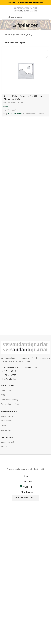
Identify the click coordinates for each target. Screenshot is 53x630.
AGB (3, 395)
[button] (45, 50)
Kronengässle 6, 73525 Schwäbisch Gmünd (21, 367)
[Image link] (25, 347)
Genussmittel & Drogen (13, 102)
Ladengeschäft (7, 442)
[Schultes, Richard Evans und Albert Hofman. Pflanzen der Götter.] (25, 70)
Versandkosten (15, 114)
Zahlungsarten (7, 421)
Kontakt (4, 446)
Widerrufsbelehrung (9, 399)
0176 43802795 (9, 375)
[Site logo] (25, 9)
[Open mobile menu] (3, 9)
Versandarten (7, 416)
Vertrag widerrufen (25, 498)
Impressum (6, 390)
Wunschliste (6, 430)
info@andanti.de (9, 379)
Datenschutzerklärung (10, 404)
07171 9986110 (9, 371)
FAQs (3, 425)
